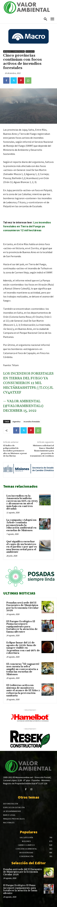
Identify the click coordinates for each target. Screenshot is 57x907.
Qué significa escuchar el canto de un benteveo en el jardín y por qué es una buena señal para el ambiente (21, 546)
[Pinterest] (21, 80)
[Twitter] (13, 80)
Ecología (30, 51)
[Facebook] (6, 80)
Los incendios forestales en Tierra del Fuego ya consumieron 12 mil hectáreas (27, 226)
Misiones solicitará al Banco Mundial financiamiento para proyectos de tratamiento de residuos (42, 450)
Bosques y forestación (14, 51)
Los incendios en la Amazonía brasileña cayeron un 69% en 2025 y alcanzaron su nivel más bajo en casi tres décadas (22, 502)
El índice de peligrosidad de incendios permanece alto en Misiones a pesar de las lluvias (15, 450)
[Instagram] (31, 789)
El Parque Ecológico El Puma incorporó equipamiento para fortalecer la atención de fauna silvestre (22, 626)
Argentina (16, 421)
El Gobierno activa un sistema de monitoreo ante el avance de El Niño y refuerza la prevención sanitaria (23, 690)
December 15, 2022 (19, 411)
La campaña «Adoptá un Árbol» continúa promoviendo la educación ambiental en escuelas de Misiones (21, 525)
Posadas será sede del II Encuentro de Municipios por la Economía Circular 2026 (22, 606)
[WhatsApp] (28, 80)
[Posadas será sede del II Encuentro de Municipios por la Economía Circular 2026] (47, 607)
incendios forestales (31, 421)
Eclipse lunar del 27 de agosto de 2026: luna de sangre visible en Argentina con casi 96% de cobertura (23, 648)
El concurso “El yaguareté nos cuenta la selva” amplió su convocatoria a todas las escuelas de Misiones (22, 669)
